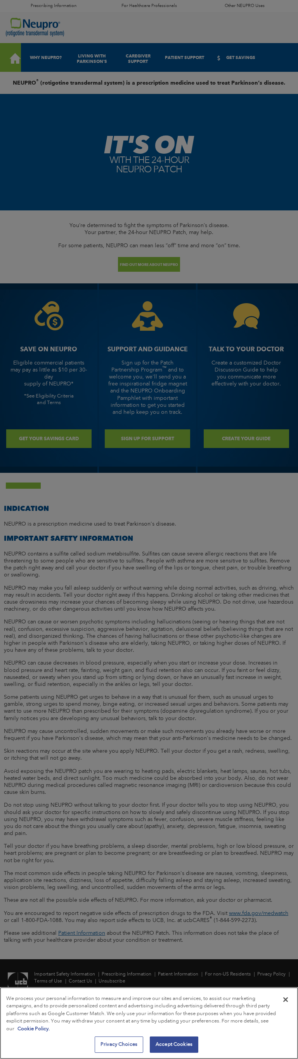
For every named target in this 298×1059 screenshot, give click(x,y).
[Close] (285, 999)
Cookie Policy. (33, 1028)
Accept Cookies (174, 1044)
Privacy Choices (118, 1044)
